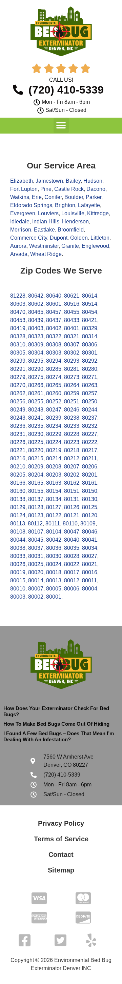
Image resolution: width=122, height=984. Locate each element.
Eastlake (44, 230)
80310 (17, 344)
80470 (17, 312)
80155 (35, 491)
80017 (71, 572)
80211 (89, 458)
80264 (71, 385)
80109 (88, 523)
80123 (35, 515)
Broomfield (71, 230)
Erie (37, 197)
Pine (46, 189)
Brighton (65, 205)
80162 (71, 483)
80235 (35, 426)
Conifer (53, 197)
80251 (71, 401)
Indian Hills (45, 221)
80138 (17, 499)
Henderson (75, 221)
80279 (17, 377)
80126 (71, 507)
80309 (35, 344)
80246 (71, 410)
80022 (71, 564)
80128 (35, 507)
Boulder (73, 197)
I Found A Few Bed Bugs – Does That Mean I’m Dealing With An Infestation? (58, 736)
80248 (35, 410)
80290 (35, 369)
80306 (89, 344)
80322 (53, 336)
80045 (35, 540)
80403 (35, 328)
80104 (53, 532)
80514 (89, 304)
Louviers (48, 213)
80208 (53, 466)
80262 (17, 393)
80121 (71, 515)
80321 (71, 336)
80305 (17, 353)
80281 (71, 369)
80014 (35, 580)
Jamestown (49, 181)
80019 (17, 572)
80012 (71, 580)
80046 (89, 532)
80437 (53, 320)
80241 (35, 418)
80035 (71, 548)
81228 (17, 296)
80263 (89, 385)
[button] (61, 125)
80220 (35, 450)
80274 (53, 377)
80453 (17, 320)
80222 (89, 442)
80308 (53, 344)
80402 (53, 328)
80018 (53, 572)
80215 (35, 458)
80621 (71, 296)
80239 (53, 418)
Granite (70, 246)
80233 (71, 426)
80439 (35, 320)
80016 (89, 572)
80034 (89, 548)
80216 (17, 458)
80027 (89, 556)
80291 (17, 369)
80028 (71, 556)
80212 (71, 458)
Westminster (44, 246)
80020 (35, 572)
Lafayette (89, 205)
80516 (71, 304)
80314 (89, 336)
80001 (53, 597)
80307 (71, 344)
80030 (53, 556)
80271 (89, 377)
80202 (71, 475)
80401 (71, 328)
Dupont (58, 238)
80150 (89, 491)
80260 (53, 393)
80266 (35, 385)
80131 (71, 499)
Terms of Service (61, 839)
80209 (35, 466)
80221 (17, 450)
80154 (53, 491)
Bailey (73, 181)
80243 (17, 418)
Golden (79, 238)
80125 (89, 507)
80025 (35, 564)
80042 (53, 540)
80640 (53, 296)
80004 (89, 588)
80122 (53, 515)
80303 (53, 353)
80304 (35, 353)
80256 (17, 401)
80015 (17, 580)
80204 (35, 475)
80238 (71, 418)
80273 (71, 377)
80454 (89, 312)
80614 (89, 296)
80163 (53, 483)
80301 (89, 353)
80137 (35, 499)
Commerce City (28, 238)
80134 (53, 499)
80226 (17, 442)
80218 (71, 450)
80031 (35, 556)
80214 (53, 458)
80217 (89, 450)
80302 (71, 353)
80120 (89, 515)
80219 (53, 450)
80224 (53, 442)
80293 (71, 361)
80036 (53, 548)
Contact (61, 854)
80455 (71, 312)
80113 (17, 523)
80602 (35, 304)
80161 (89, 483)
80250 (89, 401)
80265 (53, 385)
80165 (35, 483)
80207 (71, 466)
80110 (70, 523)
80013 (53, 580)
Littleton (99, 238)
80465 (35, 312)
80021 (89, 564)
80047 (71, 532)
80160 (17, 491)
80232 (89, 426)
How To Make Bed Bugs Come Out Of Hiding (56, 724)
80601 (53, 304)
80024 (53, 564)
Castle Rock (69, 189)
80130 (89, 499)
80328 (17, 336)
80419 (17, 328)
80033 (17, 556)
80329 (89, 328)
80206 (89, 466)
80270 (17, 385)
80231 (17, 434)
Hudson (92, 181)
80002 (35, 597)
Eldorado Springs (31, 205)
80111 (52, 523)
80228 (71, 434)
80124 (17, 515)
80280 (89, 369)
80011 (89, 580)
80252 (53, 401)
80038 (17, 548)
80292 (89, 361)
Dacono (95, 189)
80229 (53, 434)
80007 (35, 588)
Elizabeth (21, 181)
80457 (53, 312)
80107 (35, 532)
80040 (71, 540)
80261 (35, 393)
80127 (53, 507)
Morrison (20, 230)
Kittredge (98, 213)
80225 (35, 442)
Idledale (19, 221)
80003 (17, 597)
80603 (17, 304)
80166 (17, 483)
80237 (89, 418)
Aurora (18, 246)
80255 (35, 401)
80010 (17, 588)
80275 (35, 377)
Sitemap (61, 870)
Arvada (18, 254)
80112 (35, 523)
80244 (89, 410)
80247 (53, 410)
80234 (53, 426)
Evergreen (22, 213)
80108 (17, 532)
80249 (17, 410)
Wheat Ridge (46, 254)
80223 (71, 442)
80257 (89, 393)
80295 (35, 361)
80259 (71, 393)
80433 (71, 320)
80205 (17, 475)
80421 (89, 320)
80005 (53, 588)
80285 (53, 369)
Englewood (95, 246)
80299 (17, 361)
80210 (17, 466)
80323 (35, 336)
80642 (35, 296)
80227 (89, 434)
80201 (89, 475)
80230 (35, 434)
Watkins (19, 197)
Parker (93, 197)
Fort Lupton (24, 189)
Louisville (72, 213)
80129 (17, 507)
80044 (17, 540)
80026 (17, 564)
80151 (71, 491)
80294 (53, 361)
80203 (53, 475)
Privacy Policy (61, 823)
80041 (89, 540)
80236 (17, 426)
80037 (35, 548)
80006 (71, 588)
